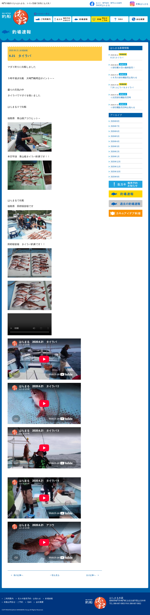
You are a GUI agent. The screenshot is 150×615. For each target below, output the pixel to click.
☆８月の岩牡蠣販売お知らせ (123, 77)
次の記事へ (91, 575)
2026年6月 (115, 131)
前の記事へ (18, 575)
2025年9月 (115, 177)
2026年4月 (115, 141)
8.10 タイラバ (116, 57)
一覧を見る (54, 575)
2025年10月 (116, 171)
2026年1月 (115, 156)
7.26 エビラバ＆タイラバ (122, 87)
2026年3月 (115, 146)
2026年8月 (115, 121)
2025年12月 (116, 162)
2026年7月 (115, 126)
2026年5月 (115, 136)
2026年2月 (115, 151)
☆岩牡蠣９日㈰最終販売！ (122, 67)
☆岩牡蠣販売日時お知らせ (122, 107)
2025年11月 (116, 167)
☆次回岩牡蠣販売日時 (120, 97)
